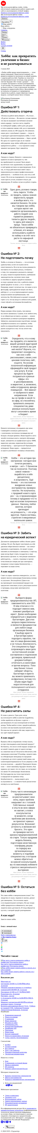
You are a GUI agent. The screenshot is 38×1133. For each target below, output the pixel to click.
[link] (4, 37)
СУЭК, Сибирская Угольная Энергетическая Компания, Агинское (15, 1009)
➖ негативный (6, 931)
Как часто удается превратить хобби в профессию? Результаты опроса (14, 965)
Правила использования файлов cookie (15, 16)
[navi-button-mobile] (3, 48)
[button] (3, 42)
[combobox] (10, 1127)
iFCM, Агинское (21, 990)
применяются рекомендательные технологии (18, 1109)
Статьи (3, 51)
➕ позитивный (6, 933)
